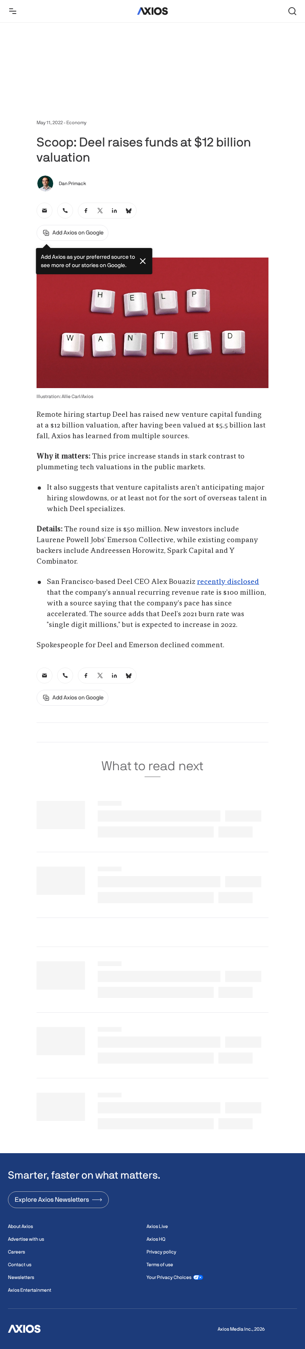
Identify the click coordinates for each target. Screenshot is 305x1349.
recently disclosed (228, 582)
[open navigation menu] (12, 11)
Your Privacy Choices (169, 1277)
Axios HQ (156, 1239)
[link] (44, 210)
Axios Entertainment (29, 1290)
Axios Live (157, 1226)
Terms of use (160, 1264)
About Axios (20, 1226)
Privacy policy (161, 1251)
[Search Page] (292, 11)
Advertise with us (26, 1239)
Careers (16, 1251)
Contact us (19, 1264)
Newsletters (21, 1277)
